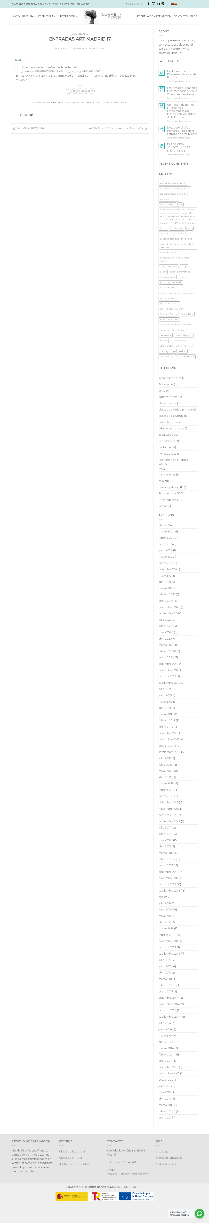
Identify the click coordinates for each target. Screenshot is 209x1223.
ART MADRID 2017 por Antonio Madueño (116, 128)
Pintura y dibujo (169, 487)
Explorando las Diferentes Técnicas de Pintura (182, 74)
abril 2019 (165, 707)
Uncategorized (168, 499)
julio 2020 (165, 619)
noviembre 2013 (169, 1073)
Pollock (183, 351)
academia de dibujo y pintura (175, 188)
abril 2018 (165, 777)
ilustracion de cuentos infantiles (176, 324)
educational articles (171, 428)
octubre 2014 (167, 1010)
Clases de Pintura (70, 1157)
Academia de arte (170, 378)
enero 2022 (166, 563)
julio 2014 (165, 1023)
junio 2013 (165, 1086)
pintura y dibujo (168, 351)
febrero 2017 (167, 859)
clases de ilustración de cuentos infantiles (176, 246)
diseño (163, 272)
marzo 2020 (166, 644)
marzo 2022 (166, 556)
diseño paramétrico (180, 272)
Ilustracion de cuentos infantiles (173, 462)
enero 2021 (166, 600)
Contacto (181, 16)
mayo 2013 (165, 1092)
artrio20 (164, 390)
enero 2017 (166, 865)
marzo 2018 (166, 783)
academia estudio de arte (173, 194)
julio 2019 (165, 689)
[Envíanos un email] (158, 4)
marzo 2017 (166, 852)
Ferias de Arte (168, 453)
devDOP (100, 49)
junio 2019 (165, 695)
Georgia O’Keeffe (168, 314)
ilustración (165, 330)
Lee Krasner (166, 335)
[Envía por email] (80, 91)
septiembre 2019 (169, 682)
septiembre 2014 (170, 1016)
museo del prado (184, 335)
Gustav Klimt (187, 314)
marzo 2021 (166, 588)
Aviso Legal (162, 1151)
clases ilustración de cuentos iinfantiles (174, 259)
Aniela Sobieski (167, 204)
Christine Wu (176, 228)
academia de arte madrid (173, 183)
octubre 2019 (167, 676)
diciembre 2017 (168, 802)
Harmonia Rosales (169, 319)
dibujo (184, 266)
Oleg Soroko (166, 346)
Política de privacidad (169, 1157)
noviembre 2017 (169, 808)
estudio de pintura (169, 293)
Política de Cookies (167, 1164)
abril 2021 (165, 581)
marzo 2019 (166, 714)
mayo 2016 (165, 915)
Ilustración (66, 16)
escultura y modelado (171, 282)
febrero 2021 (167, 594)
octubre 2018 (167, 745)
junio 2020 (166, 626)
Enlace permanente (116, 102)
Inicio (15, 16)
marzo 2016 (166, 928)
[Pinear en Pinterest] (86, 91)
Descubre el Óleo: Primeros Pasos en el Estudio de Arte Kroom (182, 130)
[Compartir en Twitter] (74, 91)
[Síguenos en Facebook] (148, 4)
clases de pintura (168, 252)
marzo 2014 (166, 1048)
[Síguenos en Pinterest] (162, 4)
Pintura (28, 16)
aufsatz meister (169, 397)
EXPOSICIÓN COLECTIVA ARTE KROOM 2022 (178, 147)
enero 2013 (166, 1117)
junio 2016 (165, 909)
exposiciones (188, 293)
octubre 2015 (167, 947)
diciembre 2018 (168, 733)
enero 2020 (166, 657)
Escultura (45, 16)
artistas (163, 228)
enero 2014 (166, 1060)
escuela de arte (168, 277)
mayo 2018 (166, 770)
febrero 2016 (167, 934)
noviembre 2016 (169, 878)
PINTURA (188, 346)
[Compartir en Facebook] (68, 91)
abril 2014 (165, 1042)
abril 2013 (165, 1098)
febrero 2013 (167, 1111)
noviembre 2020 (169, 607)
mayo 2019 (165, 701)
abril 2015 (165, 972)
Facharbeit (166, 447)
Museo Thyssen (178, 340)
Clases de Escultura (72, 1151)
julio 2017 (165, 827)
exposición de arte (169, 303)
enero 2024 (166, 544)
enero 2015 (166, 991)
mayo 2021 (165, 575)
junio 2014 (165, 1029)
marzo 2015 (166, 979)
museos (164, 340)
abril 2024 (165, 525)
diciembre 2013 (168, 1067)
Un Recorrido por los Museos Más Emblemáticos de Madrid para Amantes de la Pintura (181, 111)
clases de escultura (171, 415)
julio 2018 (165, 758)
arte (180, 204)
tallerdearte (166, 356)
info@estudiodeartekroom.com (127, 1173)
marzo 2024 (167, 531)
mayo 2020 (166, 632)
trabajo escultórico (185, 356)
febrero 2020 (167, 651)
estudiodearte (167, 287)
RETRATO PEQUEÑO (31, 128)
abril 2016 (165, 922)
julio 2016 (165, 903)
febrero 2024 (167, 537)
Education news (169, 422)
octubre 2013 (167, 1079)
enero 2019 (166, 726)
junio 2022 (165, 550)
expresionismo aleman (171, 309)
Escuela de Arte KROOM (154, 16)
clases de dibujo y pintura (173, 233)
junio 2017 (165, 834)
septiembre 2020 (170, 613)
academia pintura (169, 199)
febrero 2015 (167, 985)
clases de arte (167, 403)
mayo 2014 (166, 1035)
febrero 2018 (167, 789)
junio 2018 (165, 764)
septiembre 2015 (169, 953)
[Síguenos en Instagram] (153, 4)
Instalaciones (167, 474)
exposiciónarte (167, 298)
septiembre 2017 (169, 821)
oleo (178, 346)
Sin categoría (80, 34)
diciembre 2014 (169, 997)
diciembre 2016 (168, 871)
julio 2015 (165, 960)
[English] (172, 3)
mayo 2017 (165, 840)
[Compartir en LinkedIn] (92, 91)
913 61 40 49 (128, 1162)
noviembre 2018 (169, 739)
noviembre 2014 (169, 1004)
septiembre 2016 (169, 890)
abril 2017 (165, 846)
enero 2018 (166, 796)
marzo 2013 (166, 1105)
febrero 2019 (167, 720)
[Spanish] (175, 3)
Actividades (166, 384)
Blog (194, 16)
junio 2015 (165, 966)
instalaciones (180, 330)
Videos (163, 506)
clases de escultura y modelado (176, 239)
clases (189, 228)
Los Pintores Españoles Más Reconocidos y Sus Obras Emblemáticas (182, 91)
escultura (183, 277)
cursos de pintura (168, 266)
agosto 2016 (166, 897)
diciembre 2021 (168, 569)
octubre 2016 (167, 884)
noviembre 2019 (169, 670)
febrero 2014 (167, 1054)
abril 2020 (165, 638)
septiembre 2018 (169, 752)
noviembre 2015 (169, 941)
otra (161, 481)
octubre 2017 (167, 815)
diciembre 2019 (168, 663)
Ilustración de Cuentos (74, 1164)
